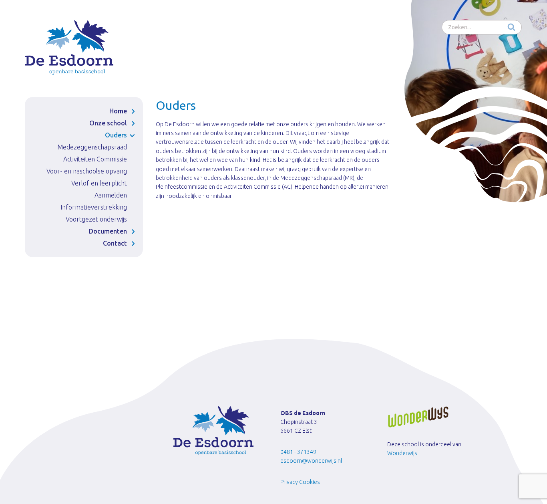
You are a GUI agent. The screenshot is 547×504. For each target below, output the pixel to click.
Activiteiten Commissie (95, 159)
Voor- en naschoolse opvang (86, 171)
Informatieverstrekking (93, 207)
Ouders (116, 135)
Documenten (108, 231)
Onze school (108, 123)
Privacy (289, 482)
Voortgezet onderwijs (96, 219)
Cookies (309, 482)
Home (118, 111)
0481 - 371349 (298, 452)
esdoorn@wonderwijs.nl (311, 461)
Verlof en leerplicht (99, 183)
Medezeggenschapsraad (92, 147)
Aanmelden (111, 195)
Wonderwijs (402, 453)
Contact (115, 243)
